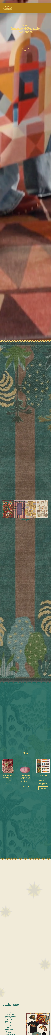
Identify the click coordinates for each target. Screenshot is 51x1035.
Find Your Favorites (8, 784)
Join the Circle (43, 788)
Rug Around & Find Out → (25, 49)
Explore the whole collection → (25, 520)
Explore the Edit (25, 786)
